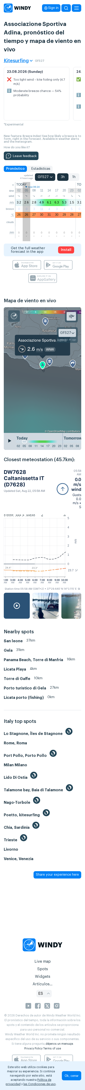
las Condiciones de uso (39, 1084)
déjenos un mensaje (59, 1043)
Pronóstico (15, 168)
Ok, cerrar (71, 1076)
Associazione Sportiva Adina (42, 340)
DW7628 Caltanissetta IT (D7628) (24, 478)
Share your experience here (57, 874)
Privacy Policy (33, 1048)
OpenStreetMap (56, 431)
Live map (42, 961)
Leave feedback (25, 156)
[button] (69, 489)
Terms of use (52, 1048)
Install (66, 250)
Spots (42, 969)
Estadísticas (40, 168)
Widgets (42, 976)
